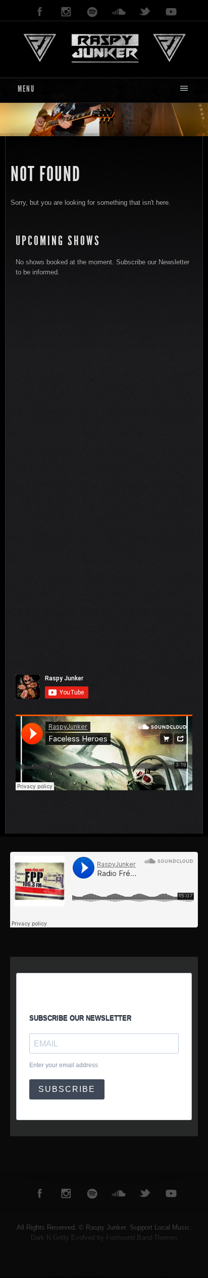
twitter (144, 12)
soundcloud (118, 12)
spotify (92, 12)
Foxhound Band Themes (142, 1237)
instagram (66, 12)
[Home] (104, 47)
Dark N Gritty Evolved (63, 1237)
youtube (171, 12)
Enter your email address (63, 1065)
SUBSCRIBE (66, 1089)
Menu (26, 89)
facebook (39, 12)
